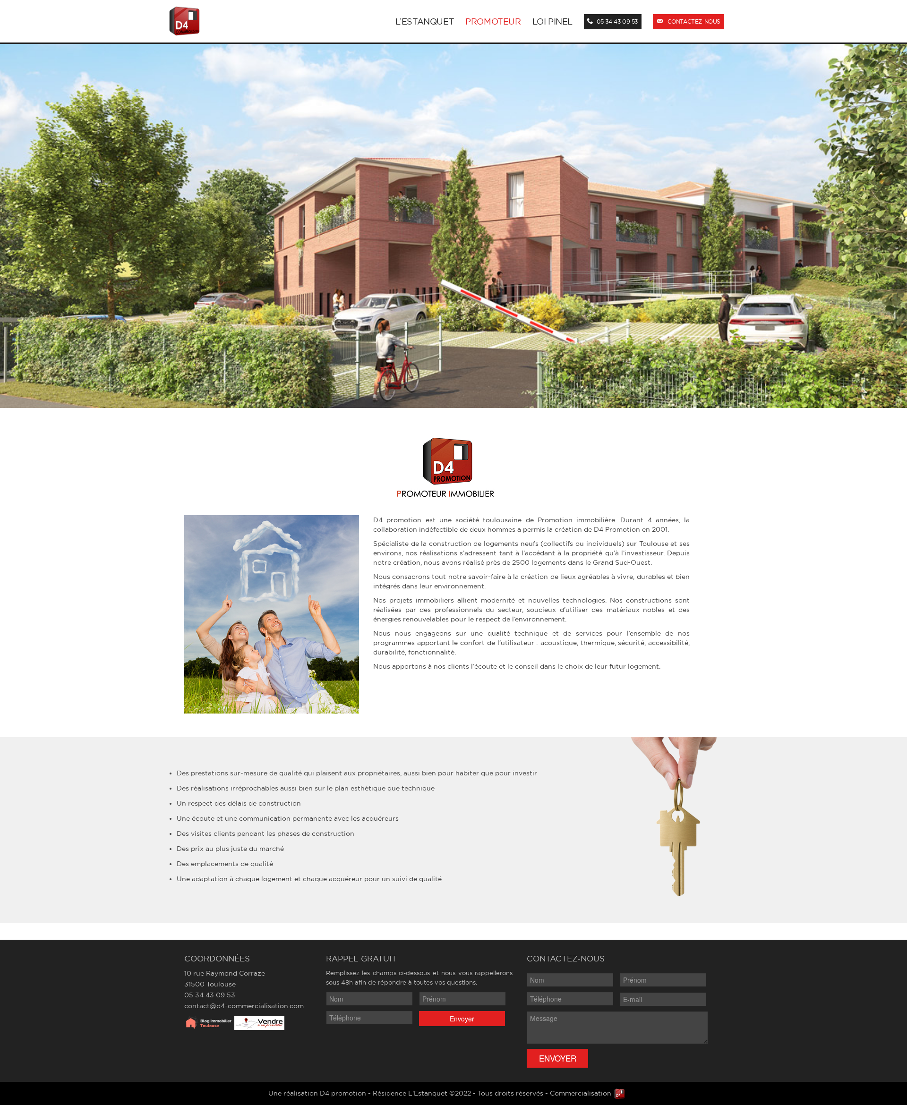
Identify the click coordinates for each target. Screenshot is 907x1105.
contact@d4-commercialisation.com (244, 1006)
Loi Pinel (552, 21)
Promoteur (493, 21)
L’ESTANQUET (424, 21)
